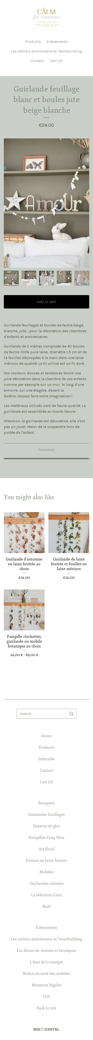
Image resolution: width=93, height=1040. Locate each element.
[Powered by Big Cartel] (46, 1029)
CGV (46, 996)
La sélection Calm (46, 895)
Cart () (56, 60)
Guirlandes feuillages (46, 814)
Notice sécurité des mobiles (46, 973)
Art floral (46, 849)
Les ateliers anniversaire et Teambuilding (46, 51)
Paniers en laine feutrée (46, 860)
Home (46, 736)
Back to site (47, 1008)
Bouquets (46, 803)
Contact (37, 60)
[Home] (46, 17)
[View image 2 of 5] (28, 278)
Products (33, 41)
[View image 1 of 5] (11, 278)
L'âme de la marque (46, 962)
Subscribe (46, 759)
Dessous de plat (46, 826)
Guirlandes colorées (46, 883)
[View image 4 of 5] (64, 278)
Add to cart (46, 301)
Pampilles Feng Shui (46, 837)
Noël (46, 906)
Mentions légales (46, 985)
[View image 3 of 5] (46, 278)
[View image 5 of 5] (81, 278)
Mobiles (46, 872)
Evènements (57, 41)
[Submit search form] (71, 714)
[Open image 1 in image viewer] (46, 203)
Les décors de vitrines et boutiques (46, 950)
